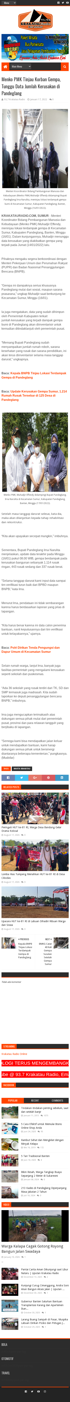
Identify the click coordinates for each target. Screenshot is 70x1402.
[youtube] (67, 3)
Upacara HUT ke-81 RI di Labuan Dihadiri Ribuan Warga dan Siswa (33, 923)
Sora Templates (29, 1397)
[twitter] (63, 3)
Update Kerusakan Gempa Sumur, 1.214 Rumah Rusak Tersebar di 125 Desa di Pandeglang (34, 395)
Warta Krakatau (22, 769)
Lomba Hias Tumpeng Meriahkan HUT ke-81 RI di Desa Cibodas (33, 876)
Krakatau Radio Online (14, 1053)
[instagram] (44, 1391)
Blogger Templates (51, 1397)
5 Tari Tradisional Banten (35, 1156)
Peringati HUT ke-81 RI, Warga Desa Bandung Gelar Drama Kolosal (31, 829)
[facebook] (58, 3)
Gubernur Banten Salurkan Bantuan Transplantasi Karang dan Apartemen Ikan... (42, 1305)
